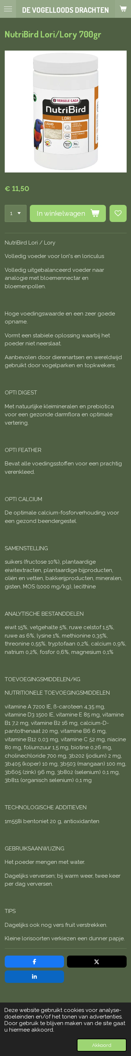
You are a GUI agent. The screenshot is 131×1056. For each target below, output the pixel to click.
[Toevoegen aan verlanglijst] (118, 213)
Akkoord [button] (101, 1045)
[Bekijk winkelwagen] (123, 9)
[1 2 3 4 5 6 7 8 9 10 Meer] (16, 213)
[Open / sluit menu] (8, 9)
